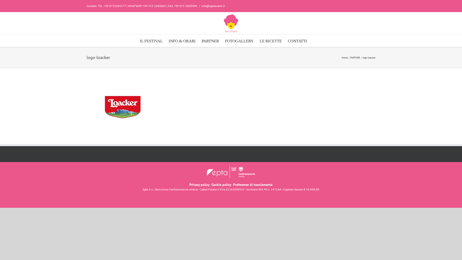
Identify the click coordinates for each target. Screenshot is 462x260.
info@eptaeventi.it (213, 6)
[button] (314, 40)
